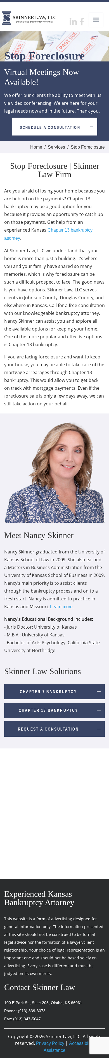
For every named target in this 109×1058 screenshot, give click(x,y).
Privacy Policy (50, 1043)
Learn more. (62, 606)
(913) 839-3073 (32, 1011)
